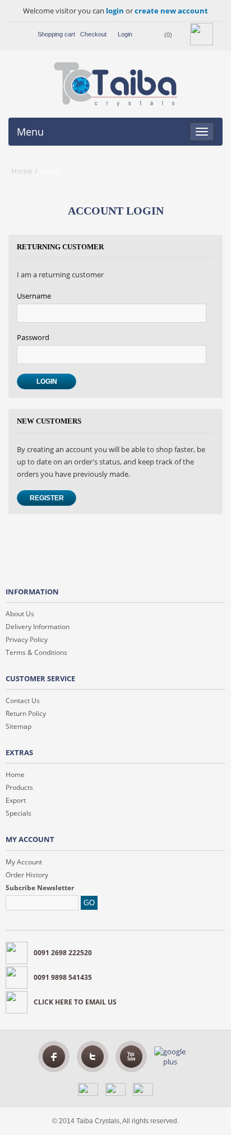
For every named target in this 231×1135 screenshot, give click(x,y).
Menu (30, 131)
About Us (20, 613)
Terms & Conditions (36, 652)
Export (16, 800)
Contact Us (23, 700)
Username (34, 296)
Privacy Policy (27, 639)
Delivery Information (38, 626)
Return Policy (26, 713)
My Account (24, 862)
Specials (18, 813)
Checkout (93, 34)
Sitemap (18, 726)
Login (125, 34)
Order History (27, 875)
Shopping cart (56, 34)
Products (19, 787)
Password (33, 337)
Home (21, 171)
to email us (75, 1002)
